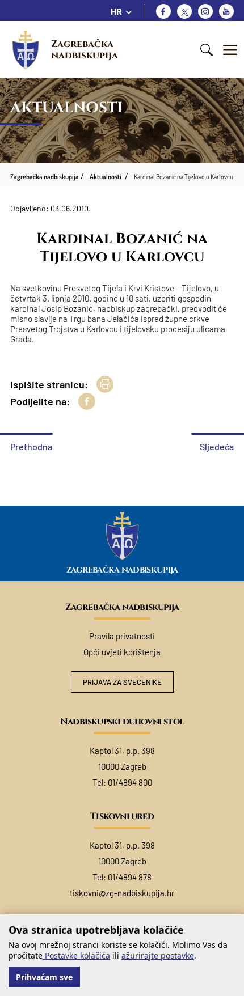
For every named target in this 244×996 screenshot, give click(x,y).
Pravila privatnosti (122, 636)
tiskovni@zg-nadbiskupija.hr (122, 893)
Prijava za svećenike (122, 681)
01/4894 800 (130, 782)
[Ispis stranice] (104, 384)
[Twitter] (184, 11)
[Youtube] (226, 11)
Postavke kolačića (76, 955)
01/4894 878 (130, 877)
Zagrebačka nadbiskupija (84, 49)
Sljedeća (217, 446)
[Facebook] (163, 11)
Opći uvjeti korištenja (122, 652)
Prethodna (31, 446)
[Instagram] (205, 11)
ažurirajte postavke (157, 955)
